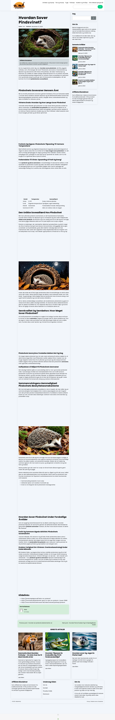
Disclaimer (100, 701)
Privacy (88, 701)
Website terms (94, 701)
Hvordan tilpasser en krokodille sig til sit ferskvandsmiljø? (85, 57)
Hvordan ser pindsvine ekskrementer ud (40, 623)
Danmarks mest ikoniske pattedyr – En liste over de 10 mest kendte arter (86, 49)
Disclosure (46, 694)
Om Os (45, 685)
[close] (58, 714)
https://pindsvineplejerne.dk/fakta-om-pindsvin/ (36, 598)
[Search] (100, 6)
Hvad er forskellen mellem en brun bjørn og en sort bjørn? (86, 81)
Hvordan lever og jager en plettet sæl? (86, 65)
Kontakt (45, 688)
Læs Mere (21, 677)
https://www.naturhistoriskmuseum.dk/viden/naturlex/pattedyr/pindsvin (43, 602)
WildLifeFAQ (18, 701)
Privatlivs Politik (47, 691)
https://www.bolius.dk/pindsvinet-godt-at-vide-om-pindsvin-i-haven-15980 (44, 600)
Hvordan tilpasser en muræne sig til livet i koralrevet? (85, 73)
